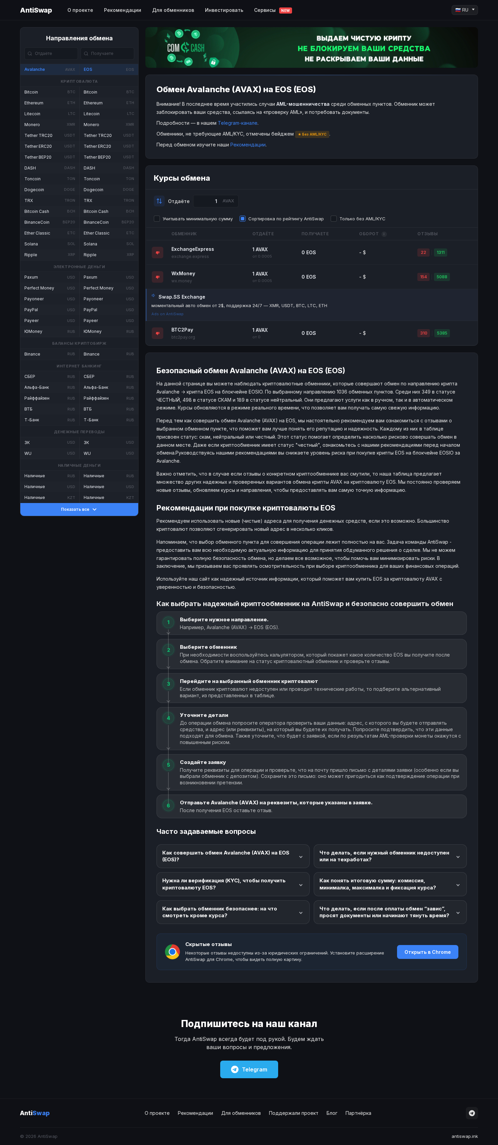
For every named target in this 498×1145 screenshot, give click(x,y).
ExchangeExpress (192, 249)
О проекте (80, 10)
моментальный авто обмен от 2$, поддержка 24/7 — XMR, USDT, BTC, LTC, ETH (239, 305)
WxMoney (183, 273)
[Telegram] (472, 1113)
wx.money (181, 280)
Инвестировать (224, 10)
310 (423, 333)
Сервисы (272, 10)
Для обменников (173, 10)
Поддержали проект (293, 1113)
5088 (442, 276)
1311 (440, 252)
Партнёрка (358, 1113)
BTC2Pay (182, 330)
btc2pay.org (183, 337)
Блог (332, 1113)
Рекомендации (122, 10)
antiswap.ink (465, 1136)
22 (423, 252)
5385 (442, 333)
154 (423, 276)
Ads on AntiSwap (167, 314)
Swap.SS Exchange (182, 297)
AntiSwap (36, 10)
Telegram (254, 1069)
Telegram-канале (237, 123)
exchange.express (190, 256)
